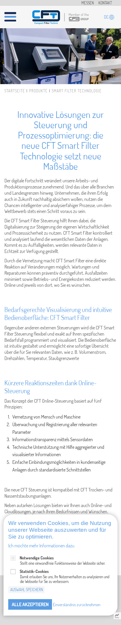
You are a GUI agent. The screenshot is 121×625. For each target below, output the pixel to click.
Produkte (38, 91)
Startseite (14, 91)
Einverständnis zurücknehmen (76, 604)
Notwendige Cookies (37, 557)
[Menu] (13, 14)
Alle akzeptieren (30, 604)
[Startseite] (60, 16)
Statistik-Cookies (34, 571)
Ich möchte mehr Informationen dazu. (41, 546)
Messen (87, 3)
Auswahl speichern (26, 589)
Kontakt (105, 3)
